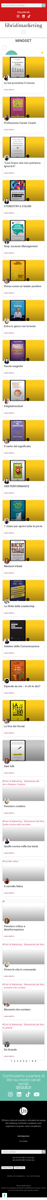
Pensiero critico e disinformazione (14, 928)
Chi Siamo (23, 1141)
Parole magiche (13, 366)
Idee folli (9, 766)
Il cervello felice (13, 886)
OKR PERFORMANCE (16, 486)
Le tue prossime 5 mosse (19, 83)
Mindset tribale (13, 566)
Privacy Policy (7, 1168)
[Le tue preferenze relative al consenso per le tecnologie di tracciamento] (4, 1195)
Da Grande (10, 1049)
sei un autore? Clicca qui (23, 1158)
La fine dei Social (14, 726)
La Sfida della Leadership (19, 606)
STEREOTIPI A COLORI (17, 206)
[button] (23, 32)
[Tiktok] (29, 16)
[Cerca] (44, 5)
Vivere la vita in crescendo (20, 969)
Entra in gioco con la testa (20, 326)
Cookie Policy (19, 1168)
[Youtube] (37, 1094)
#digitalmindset (13, 406)
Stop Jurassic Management (21, 246)
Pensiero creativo (14, 806)
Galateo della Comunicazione (21, 646)
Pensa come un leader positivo (22, 286)
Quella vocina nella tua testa (21, 846)
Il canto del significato (17, 446)
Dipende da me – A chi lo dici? (22, 686)
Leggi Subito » (9, 90)
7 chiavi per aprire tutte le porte (23, 526)
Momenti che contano (17, 1009)
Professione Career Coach (20, 123)
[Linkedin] (23, 16)
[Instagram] (18, 16)
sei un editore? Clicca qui (23, 1160)
